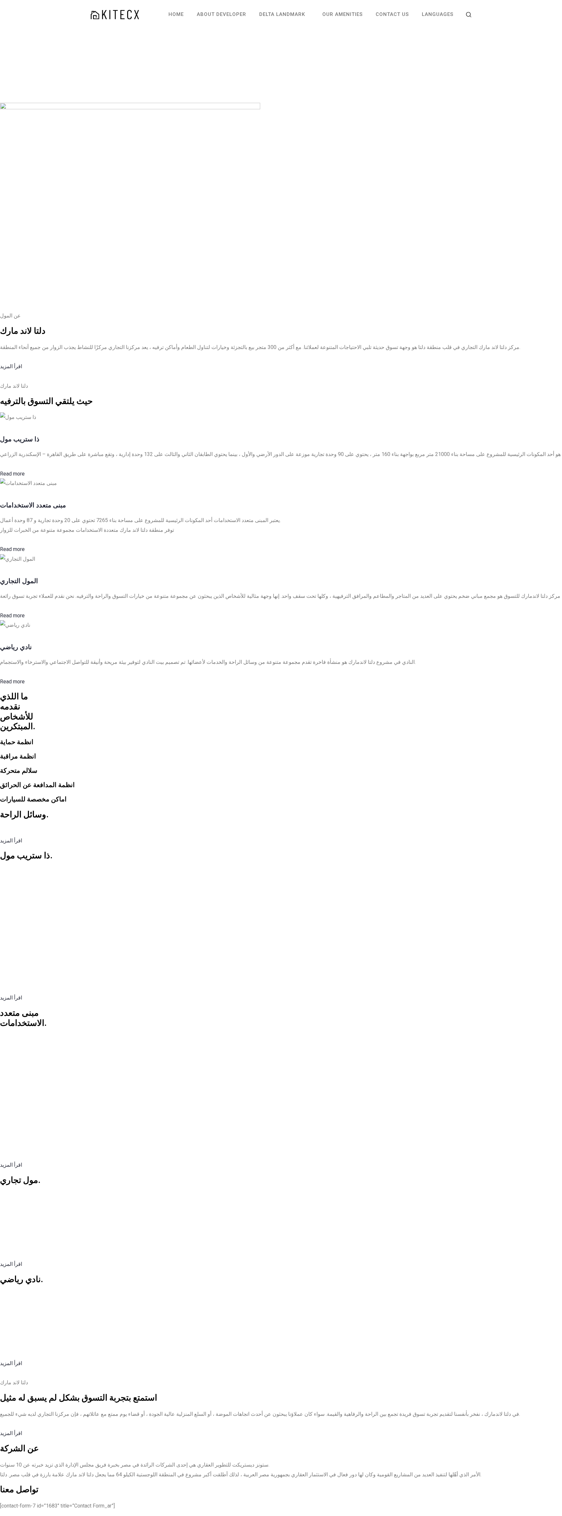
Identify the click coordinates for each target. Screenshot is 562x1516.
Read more (12, 474)
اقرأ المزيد (11, 366)
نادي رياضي (16, 647)
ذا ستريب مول (19, 439)
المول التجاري (19, 581)
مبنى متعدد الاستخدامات (33, 505)
